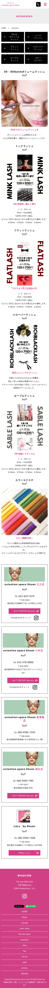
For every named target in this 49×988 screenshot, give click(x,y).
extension (24, 940)
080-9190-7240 (26, 732)
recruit (24, 956)
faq (24, 951)
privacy (24, 968)
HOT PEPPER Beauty (24, 611)
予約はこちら (24, 853)
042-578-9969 (25, 662)
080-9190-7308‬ (26, 838)
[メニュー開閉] (45, 4)
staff (25, 962)
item (24, 945)
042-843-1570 (26, 596)
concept (24, 923)
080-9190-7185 (25, 780)
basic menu (24, 928)
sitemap (24, 973)
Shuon (24, 917)
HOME (3, 28)
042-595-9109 (26, 882)
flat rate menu (24, 934)
